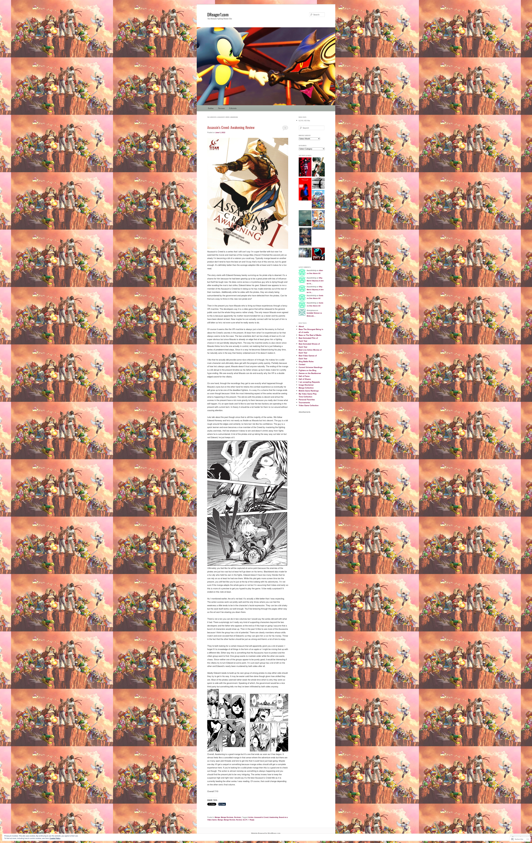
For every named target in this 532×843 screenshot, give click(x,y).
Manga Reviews (227, 817)
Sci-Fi (245, 819)
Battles (211, 108)
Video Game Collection (309, 405)
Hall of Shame (305, 379)
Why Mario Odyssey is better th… (315, 281)
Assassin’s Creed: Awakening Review (231, 127)
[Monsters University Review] (318, 200)
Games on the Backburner (310, 373)
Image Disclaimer (306, 385)
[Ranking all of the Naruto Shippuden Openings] (305, 253)
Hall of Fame (304, 376)
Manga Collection (306, 387)
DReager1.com (218, 14)
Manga (217, 817)
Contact (302, 364)
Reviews (221, 108)
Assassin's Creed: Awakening (266, 817)
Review (239, 819)
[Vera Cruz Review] (305, 237)
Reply (251, 819)
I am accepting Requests (309, 382)
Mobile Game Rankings (309, 390)
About (301, 326)
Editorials (233, 108)
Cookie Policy (55, 838)
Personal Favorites (307, 399)
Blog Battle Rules (306, 361)
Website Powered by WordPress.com (265, 833)
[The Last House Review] (305, 218)
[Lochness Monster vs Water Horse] (318, 183)
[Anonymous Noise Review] (318, 167)
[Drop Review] (305, 189)
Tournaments (304, 402)
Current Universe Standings (310, 367)
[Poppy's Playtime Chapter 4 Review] (318, 254)
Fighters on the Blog (307, 370)
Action (250, 817)
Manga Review (229, 819)
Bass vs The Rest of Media (310, 335)
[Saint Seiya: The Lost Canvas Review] (318, 220)
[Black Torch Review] (305, 167)
